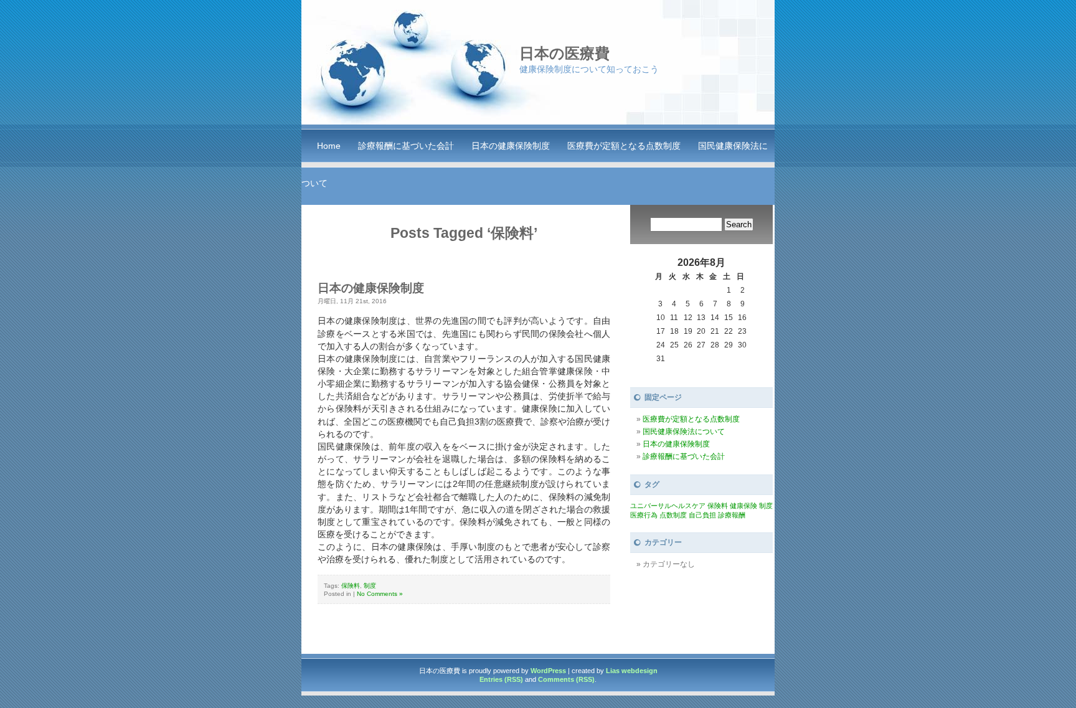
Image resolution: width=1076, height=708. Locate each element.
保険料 (350, 585)
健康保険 (743, 505)
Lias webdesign (632, 670)
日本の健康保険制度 (510, 146)
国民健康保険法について (684, 431)
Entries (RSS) (501, 679)
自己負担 (702, 515)
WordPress (548, 670)
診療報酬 (731, 515)
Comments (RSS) (566, 679)
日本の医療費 (564, 53)
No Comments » (380, 593)
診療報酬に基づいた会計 (406, 146)
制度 (370, 585)
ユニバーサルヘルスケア (668, 505)
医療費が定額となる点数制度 (624, 146)
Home (329, 146)
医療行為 (644, 515)
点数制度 (673, 515)
